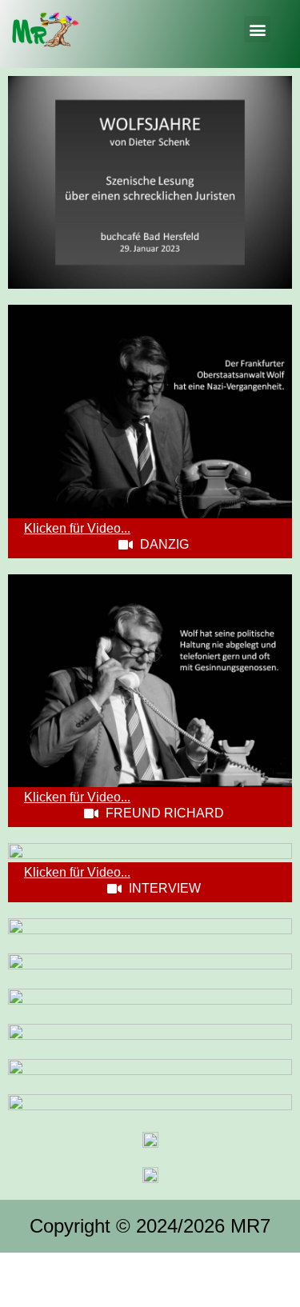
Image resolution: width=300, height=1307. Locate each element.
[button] (257, 29)
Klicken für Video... (77, 528)
